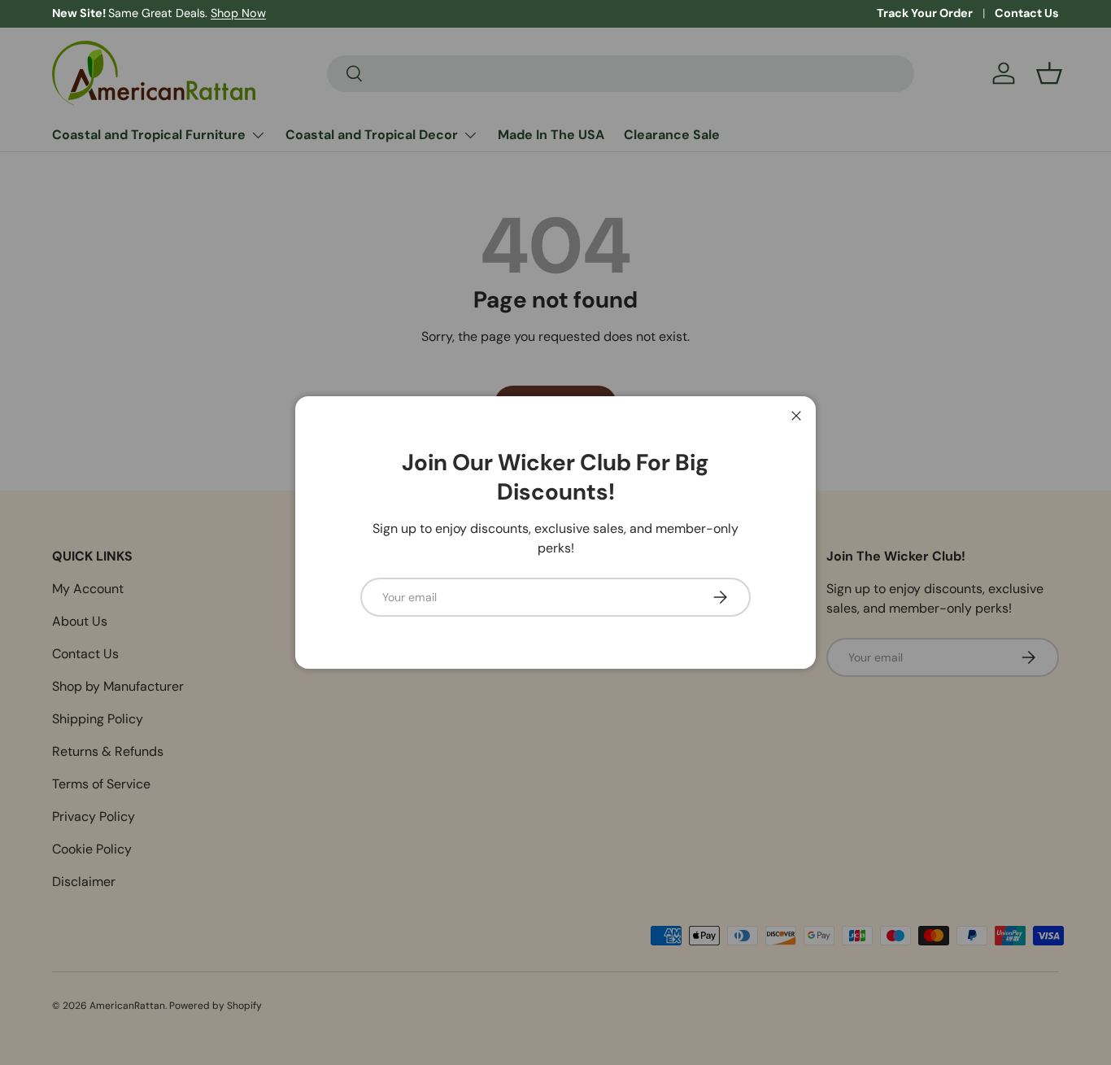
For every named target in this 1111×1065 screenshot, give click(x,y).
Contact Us (1027, 13)
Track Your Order (925, 13)
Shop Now (238, 13)
